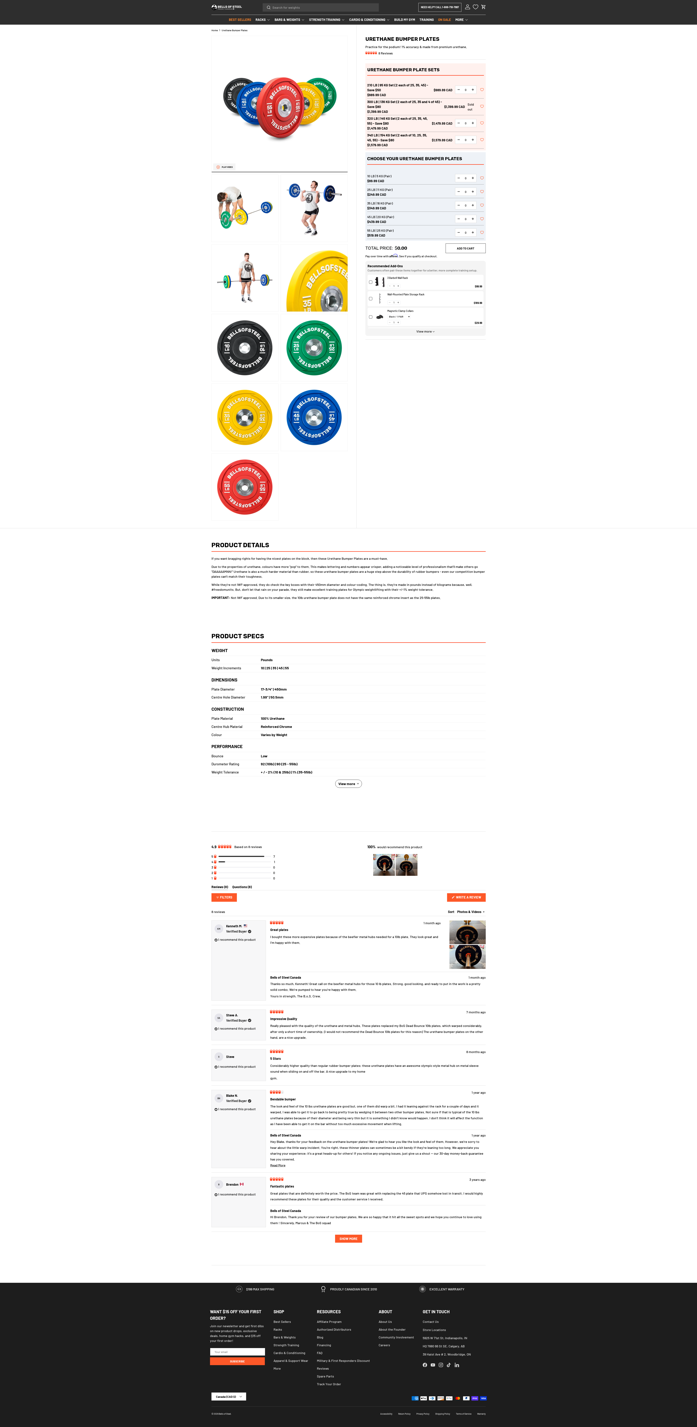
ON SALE (444, 20)
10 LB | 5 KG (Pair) (379, 176)
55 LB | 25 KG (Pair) (380, 230)
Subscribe (237, 1361)
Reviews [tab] (219, 887)
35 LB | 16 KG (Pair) (380, 203)
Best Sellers (282, 1322)
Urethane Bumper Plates (235, 30)
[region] (395, 865)
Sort (451, 912)
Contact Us (431, 1322)
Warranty (481, 1413)
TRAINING (426, 20)
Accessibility (386, 1413)
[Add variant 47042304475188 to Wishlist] (482, 140)
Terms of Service (463, 1413)
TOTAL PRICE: (379, 248)
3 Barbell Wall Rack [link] (397, 277)
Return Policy (404, 1413)
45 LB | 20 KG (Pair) (380, 217)
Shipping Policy (442, 1413)
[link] (380, 282)
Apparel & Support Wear (291, 1361)
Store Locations (434, 1330)
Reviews (323, 1368)
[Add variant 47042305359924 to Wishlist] (482, 206)
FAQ (319, 1353)
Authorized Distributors (334, 1329)
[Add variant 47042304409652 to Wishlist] (482, 107)
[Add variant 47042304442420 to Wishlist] (482, 123)
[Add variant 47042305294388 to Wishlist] (482, 178)
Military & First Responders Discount (343, 1361)
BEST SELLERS (240, 20)
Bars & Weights (285, 1337)
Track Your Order (329, 1384)
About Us (385, 1322)
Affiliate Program (329, 1322)
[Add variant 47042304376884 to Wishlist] (482, 90)
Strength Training (286, 1345)
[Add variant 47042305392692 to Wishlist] (482, 219)
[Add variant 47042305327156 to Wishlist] (482, 192)
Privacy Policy (422, 1413)
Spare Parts (325, 1376)
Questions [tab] (242, 887)
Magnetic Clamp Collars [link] (400, 310)
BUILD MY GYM (404, 20)
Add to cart (465, 248)
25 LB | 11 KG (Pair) (379, 189)
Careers (384, 1345)
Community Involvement (396, 1337)
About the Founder (392, 1329)
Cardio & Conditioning (289, 1353)
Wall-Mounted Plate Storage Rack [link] (405, 294)
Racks (278, 1329)
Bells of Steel (225, 1413)
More (277, 1368)
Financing (324, 1345)
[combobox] (321, 7)
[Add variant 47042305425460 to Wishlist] (482, 233)
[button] (484, 7)
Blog (320, 1337)
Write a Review (469, 898)
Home (214, 30)
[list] (279, 278)
